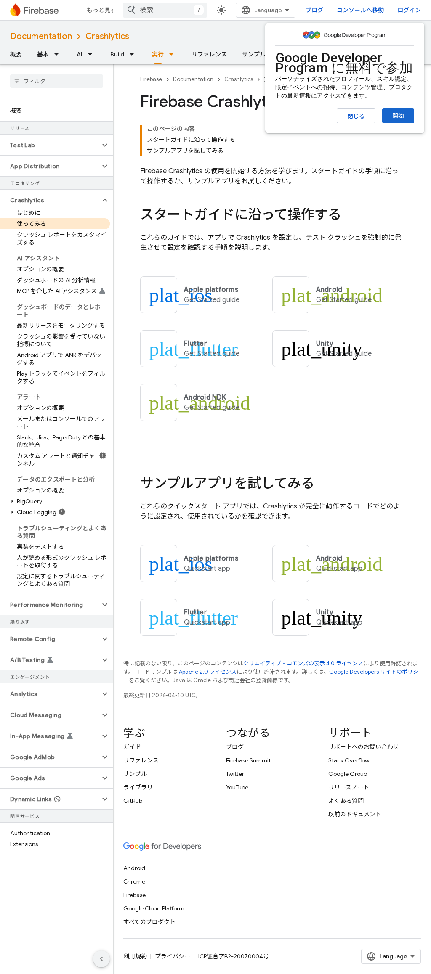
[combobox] (165, 10)
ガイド (132, 747)
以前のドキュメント (354, 814)
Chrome (134, 881)
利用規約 (135, 956)
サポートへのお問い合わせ (363, 747)
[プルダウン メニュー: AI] (92, 54)
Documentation (41, 36)
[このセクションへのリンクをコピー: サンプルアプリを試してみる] (322, 484)
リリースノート (348, 787)
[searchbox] (56, 81)
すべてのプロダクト (149, 922)
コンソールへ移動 (360, 10)
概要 (16, 54)
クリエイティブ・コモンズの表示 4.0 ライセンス (303, 663)
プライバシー (172, 956)
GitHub (132, 801)
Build (117, 54)
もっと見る (101, 10)
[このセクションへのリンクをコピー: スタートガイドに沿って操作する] (349, 216)
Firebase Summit (248, 760)
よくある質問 (346, 801)
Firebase (151, 79)
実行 (158, 54)
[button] (50, 145)
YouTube (237, 787)
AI (79, 54)
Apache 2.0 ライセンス (208, 671)
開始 (398, 115)
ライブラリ (138, 787)
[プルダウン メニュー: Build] (134, 54)
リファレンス (209, 54)
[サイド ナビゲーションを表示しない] (101, 958)
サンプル (254, 54)
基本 (43, 54)
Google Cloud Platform (153, 908)
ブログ (314, 10)
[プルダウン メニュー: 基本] (59, 54)
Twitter (235, 774)
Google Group (347, 774)
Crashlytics (107, 36)
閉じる (356, 116)
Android (134, 868)
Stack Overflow (349, 760)
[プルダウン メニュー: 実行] (174, 54)
